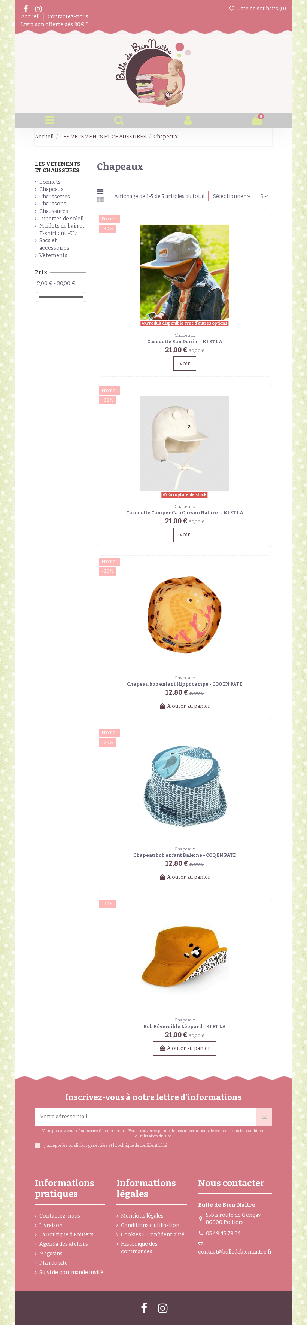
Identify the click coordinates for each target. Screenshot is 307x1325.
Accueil (31, 16)
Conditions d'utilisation (150, 1225)
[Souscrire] (264, 1117)
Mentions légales (142, 1216)
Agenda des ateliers (63, 1244)
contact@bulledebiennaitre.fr (235, 1252)
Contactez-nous (68, 16)
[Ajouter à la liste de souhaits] (264, 226)
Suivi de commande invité (71, 1272)
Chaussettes (54, 197)
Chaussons (52, 204)
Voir (184, 363)
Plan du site (53, 1263)
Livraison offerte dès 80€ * (54, 24)
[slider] (37, 297)
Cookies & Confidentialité (153, 1234)
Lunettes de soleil (61, 219)
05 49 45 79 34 (223, 1233)
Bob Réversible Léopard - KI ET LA (184, 1026)
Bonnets (50, 182)
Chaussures (53, 211)
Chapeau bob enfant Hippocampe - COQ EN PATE (184, 684)
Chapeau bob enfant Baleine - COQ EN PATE (184, 855)
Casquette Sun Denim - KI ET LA (184, 341)
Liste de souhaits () (260, 9)
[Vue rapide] (264, 239)
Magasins (51, 1254)
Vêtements (53, 255)
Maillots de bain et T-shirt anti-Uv (62, 230)
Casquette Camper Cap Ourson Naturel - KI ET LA (184, 512)
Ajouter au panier (188, 706)
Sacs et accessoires (54, 244)
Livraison (51, 1225)
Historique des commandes (139, 1248)
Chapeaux (51, 189)
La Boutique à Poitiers (66, 1234)
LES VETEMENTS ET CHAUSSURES (57, 167)
